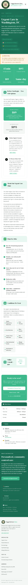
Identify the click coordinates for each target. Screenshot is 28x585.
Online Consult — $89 (20, 361)
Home (2, 13)
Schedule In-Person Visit (14, 388)
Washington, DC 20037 (6, 571)
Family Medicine (5, 542)
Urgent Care (4, 540)
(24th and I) (4, 574)
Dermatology (4, 545)
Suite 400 (3, 569)
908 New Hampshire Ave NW (8, 566)
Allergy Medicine (5, 550)
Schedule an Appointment (10, 478)
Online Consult (4, 557)
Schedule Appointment (6, 559)
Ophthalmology (5, 547)
